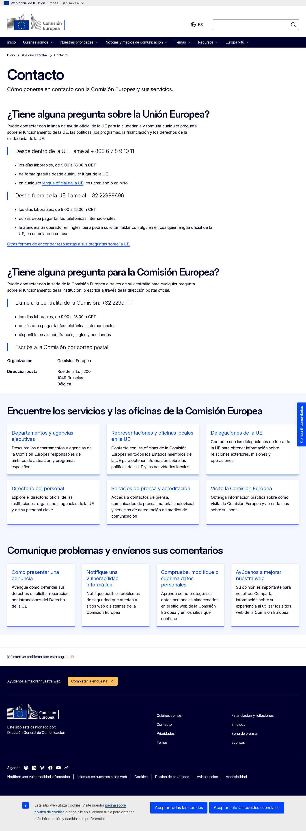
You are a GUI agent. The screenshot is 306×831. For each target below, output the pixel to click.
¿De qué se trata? (34, 55)
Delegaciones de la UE (236, 433)
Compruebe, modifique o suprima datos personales (189, 578)
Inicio (11, 42)
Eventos (238, 742)
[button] (40, 657)
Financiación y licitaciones (252, 715)
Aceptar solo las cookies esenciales (247, 807)
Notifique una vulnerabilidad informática (102, 578)
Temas (162, 742)
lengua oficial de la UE (62, 183)
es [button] (200, 24)
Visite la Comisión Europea (241, 488)
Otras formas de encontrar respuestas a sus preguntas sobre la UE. (68, 244)
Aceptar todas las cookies (179, 807)
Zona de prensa (244, 733)
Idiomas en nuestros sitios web (102, 776)
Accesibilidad (236, 776)
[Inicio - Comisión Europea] (43, 22)
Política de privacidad (172, 776)
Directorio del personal (38, 488)
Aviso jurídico (207, 776)
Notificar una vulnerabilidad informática (38, 776)
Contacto (164, 724)
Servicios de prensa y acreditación (150, 488)
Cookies (141, 776)
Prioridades (166, 733)
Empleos (238, 724)
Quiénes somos (169, 715)
